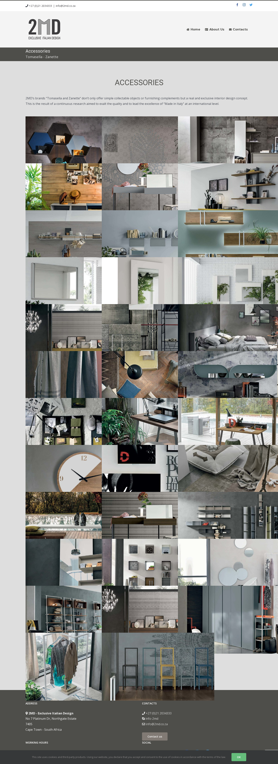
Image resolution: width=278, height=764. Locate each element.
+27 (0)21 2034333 (40, 6)
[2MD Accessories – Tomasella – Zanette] (82, 119)
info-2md (151, 718)
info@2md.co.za (65, 6)
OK (239, 757)
